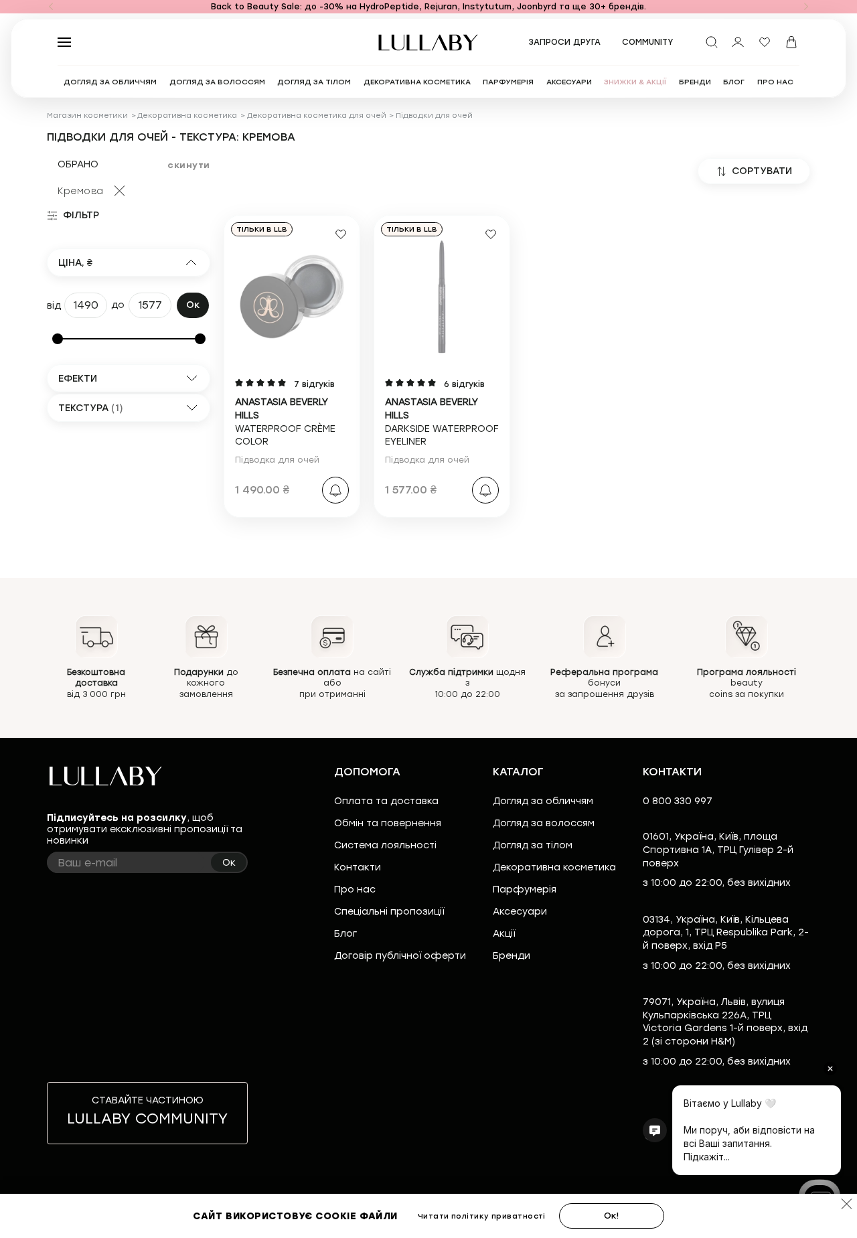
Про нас (355, 889)
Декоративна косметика (187, 115)
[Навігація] (50, 6)
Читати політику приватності (482, 1216)
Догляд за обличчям (543, 801)
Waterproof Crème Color (285, 421)
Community (648, 42)
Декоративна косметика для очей (316, 115)
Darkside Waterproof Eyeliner (442, 421)
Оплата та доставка (386, 801)
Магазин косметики (87, 115)
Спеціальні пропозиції (389, 911)
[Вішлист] (764, 42)
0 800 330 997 (677, 801)
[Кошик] (791, 42)
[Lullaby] (428, 42)
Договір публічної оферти (400, 955)
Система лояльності (385, 845)
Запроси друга (564, 42)
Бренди (511, 955)
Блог (345, 933)
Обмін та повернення (387, 823)
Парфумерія (524, 889)
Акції (504, 933)
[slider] (57, 338)
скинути (188, 165)
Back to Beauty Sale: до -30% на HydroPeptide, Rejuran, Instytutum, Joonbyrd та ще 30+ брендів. (428, 6)
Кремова (81, 191)
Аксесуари (520, 911)
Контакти (357, 867)
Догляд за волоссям (544, 823)
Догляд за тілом (532, 845)
